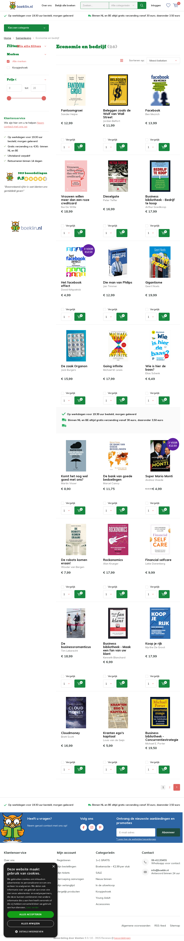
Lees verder (32, 907)
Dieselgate (111, 196)
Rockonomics (113, 560)
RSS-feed (160, 925)
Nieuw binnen (104, 879)
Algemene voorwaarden (135, 925)
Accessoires (103, 904)
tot (25, 88)
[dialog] (31, 900)
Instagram (91, 827)
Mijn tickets (63, 872)
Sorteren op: (137, 60)
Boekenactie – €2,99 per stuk (113, 866)
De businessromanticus (76, 645)
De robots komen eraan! (74, 561)
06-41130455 (159, 860)
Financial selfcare (158, 560)
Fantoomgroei (71, 110)
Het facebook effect (71, 284)
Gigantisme (153, 282)
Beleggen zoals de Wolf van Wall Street (117, 113)
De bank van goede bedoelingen (117, 477)
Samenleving (23, 38)
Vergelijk (70, 139)
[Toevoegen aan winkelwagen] (79, 147)
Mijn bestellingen (66, 866)
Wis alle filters (29, 46)
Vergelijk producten (68, 891)
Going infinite (113, 366)
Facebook (152, 110)
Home (7, 38)
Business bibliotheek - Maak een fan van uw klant (117, 649)
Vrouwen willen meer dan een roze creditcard (75, 199)
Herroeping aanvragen (70, 879)
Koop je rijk (153, 643)
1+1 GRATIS (103, 860)
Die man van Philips (117, 282)
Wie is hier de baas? (155, 367)
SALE (99, 872)
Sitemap (175, 925)
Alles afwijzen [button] (30, 923)
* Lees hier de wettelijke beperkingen (136, 839)
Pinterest (100, 827)
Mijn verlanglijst (66, 885)
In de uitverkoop (105, 885)
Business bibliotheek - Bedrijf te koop (160, 199)
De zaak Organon (74, 366)
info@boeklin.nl (160, 870)
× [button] (53, 866)
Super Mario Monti (159, 476)
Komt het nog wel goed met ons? (74, 477)
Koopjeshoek (20, 67)
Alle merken (19, 61)
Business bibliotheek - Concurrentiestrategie (161, 736)
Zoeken (142, 5)
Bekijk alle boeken (65, 5)
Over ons (47, 5)
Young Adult (103, 897)
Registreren (63, 860)
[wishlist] (168, 5)
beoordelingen (122, 938)
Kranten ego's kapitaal (113, 734)
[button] (30, 931)
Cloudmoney (70, 733)
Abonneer (168, 832)
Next (176, 787)
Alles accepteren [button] (30, 914)
